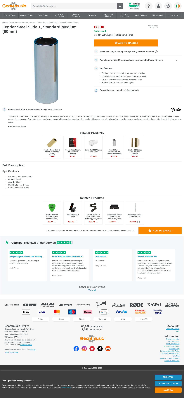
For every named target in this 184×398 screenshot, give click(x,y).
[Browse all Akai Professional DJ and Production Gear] (49, 304)
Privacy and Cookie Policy (169, 351)
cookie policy (66, 388)
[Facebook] (76, 350)
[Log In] (158, 6)
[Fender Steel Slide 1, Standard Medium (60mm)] (46, 70)
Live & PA (143, 319)
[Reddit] (108, 350)
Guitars (40, 319)
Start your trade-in (172, 344)
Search (120, 6)
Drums (61, 319)
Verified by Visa (157, 311)
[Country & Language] (177, 6)
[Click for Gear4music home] (14, 6)
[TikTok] (100, 350)
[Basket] (168, 6)
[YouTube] (92, 350)
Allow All (168, 390)
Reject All (168, 377)
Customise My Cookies (168, 384)
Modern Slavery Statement (169, 358)
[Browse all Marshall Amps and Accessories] (120, 304)
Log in (177, 331)
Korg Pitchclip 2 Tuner (73, 216)
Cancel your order (172, 339)
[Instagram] (84, 350)
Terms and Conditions (171, 346)
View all (92, 290)
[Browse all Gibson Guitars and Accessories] (103, 304)
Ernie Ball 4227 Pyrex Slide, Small (93, 151)
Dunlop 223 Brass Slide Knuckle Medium (135, 152)
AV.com (32, 350)
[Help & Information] (148, 6)
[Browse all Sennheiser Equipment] (14, 304)
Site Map (176, 356)
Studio (123, 319)
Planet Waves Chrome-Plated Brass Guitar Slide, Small (114, 153)
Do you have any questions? (119, 90)
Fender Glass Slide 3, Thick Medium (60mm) (73, 152)
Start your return (173, 341)
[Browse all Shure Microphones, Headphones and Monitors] (32, 304)
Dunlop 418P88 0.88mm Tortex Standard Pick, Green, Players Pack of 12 (52, 219)
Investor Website (26, 345)
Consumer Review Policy (170, 353)
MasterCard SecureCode (140, 311)
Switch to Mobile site (171, 361)
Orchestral (102, 319)
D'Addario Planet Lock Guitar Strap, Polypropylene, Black (93, 217)
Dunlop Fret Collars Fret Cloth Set (135, 216)
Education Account (172, 329)
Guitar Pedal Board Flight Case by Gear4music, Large (114, 217)
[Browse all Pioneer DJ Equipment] (85, 304)
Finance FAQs (174, 349)
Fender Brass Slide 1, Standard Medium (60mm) (52, 152)
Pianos (81, 319)
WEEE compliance (11, 352)
